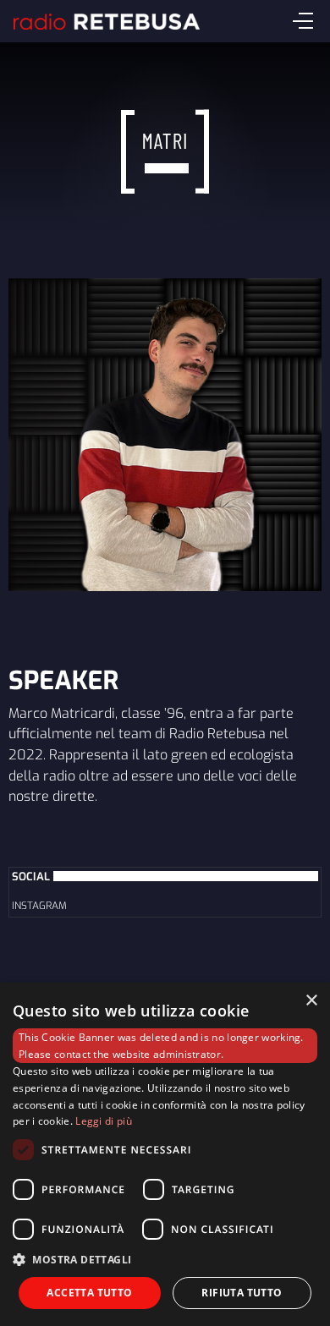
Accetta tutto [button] (89, 1292)
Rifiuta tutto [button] (241, 1292)
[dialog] (165, 1154)
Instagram (39, 905)
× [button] (311, 1000)
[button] (165, 1259)
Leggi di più (103, 1121)
